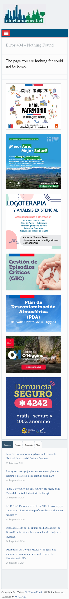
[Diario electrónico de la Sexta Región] (24, 14)
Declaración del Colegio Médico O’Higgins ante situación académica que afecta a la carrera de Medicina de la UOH (31, 554)
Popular (18, 445)
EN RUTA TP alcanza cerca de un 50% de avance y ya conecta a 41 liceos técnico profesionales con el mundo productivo (34, 510)
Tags (38, 445)
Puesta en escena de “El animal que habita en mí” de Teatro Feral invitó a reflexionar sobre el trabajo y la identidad (33, 532)
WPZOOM (20, 596)
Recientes (7, 445)
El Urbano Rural (33, 592)
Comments (28, 445)
